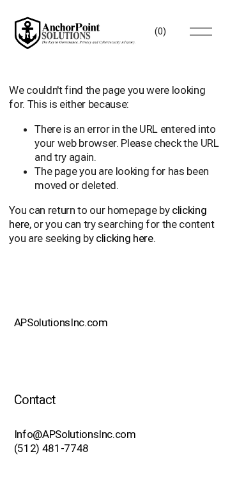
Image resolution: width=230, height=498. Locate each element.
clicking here (124, 238)
